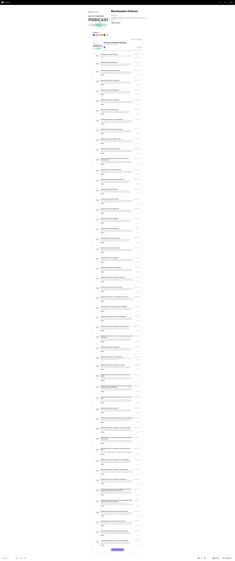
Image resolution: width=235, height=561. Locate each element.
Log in (220, 2)
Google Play (228, 558)
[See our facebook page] (199, 558)
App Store (216, 558)
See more (102, 75)
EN (231, 2)
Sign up (225, 2)
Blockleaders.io (114, 17)
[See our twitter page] (201, 558)
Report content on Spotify (136, 39)
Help (25, 558)
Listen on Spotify (116, 22)
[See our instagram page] (204, 558)
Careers (16, 558)
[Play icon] (105, 47)
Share (140, 47)
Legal (21, 558)
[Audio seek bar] (122, 50)
